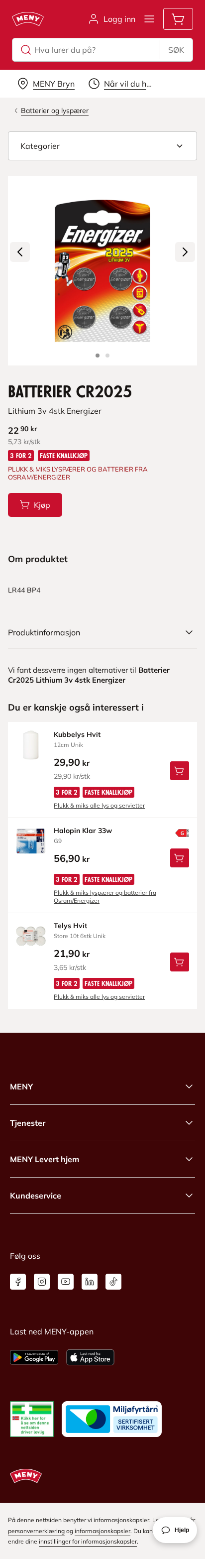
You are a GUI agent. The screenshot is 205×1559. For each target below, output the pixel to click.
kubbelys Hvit (77, 734)
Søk (176, 50)
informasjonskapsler (102, 1531)
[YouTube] (66, 1282)
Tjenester (27, 1123)
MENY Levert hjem (44, 1159)
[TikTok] (113, 1282)
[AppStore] (90, 1357)
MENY (21, 1086)
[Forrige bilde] (20, 252)
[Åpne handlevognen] (178, 19)
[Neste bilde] (185, 252)
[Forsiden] (107, 356)
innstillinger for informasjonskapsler (88, 1541)
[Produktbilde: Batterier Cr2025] (98, 356)
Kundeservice (35, 1195)
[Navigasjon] (149, 19)
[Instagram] (42, 1282)
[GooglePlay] (34, 1357)
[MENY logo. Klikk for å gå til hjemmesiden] (28, 19)
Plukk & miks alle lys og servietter (99, 805)
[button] (102, 145)
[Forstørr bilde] (102, 270)
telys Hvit (70, 925)
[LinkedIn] (90, 1282)
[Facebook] (18, 1282)
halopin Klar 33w (83, 830)
